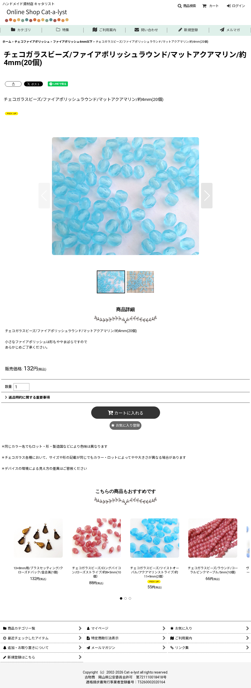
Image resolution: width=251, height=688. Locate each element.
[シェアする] (13, 84)
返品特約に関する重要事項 (29, 397)
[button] (186, 5)
